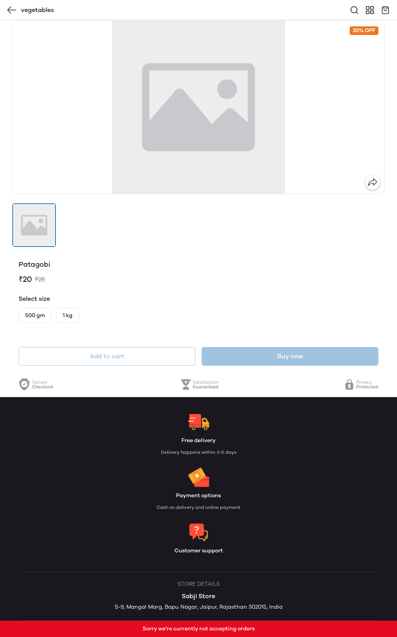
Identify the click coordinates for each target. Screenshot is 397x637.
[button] (34, 225)
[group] (198, 107)
